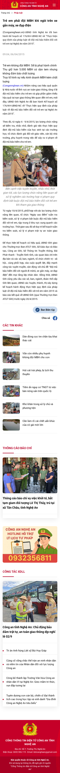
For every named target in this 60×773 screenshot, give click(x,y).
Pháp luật (18, 13)
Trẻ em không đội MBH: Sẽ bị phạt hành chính (30, 65)
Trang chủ (5, 13)
